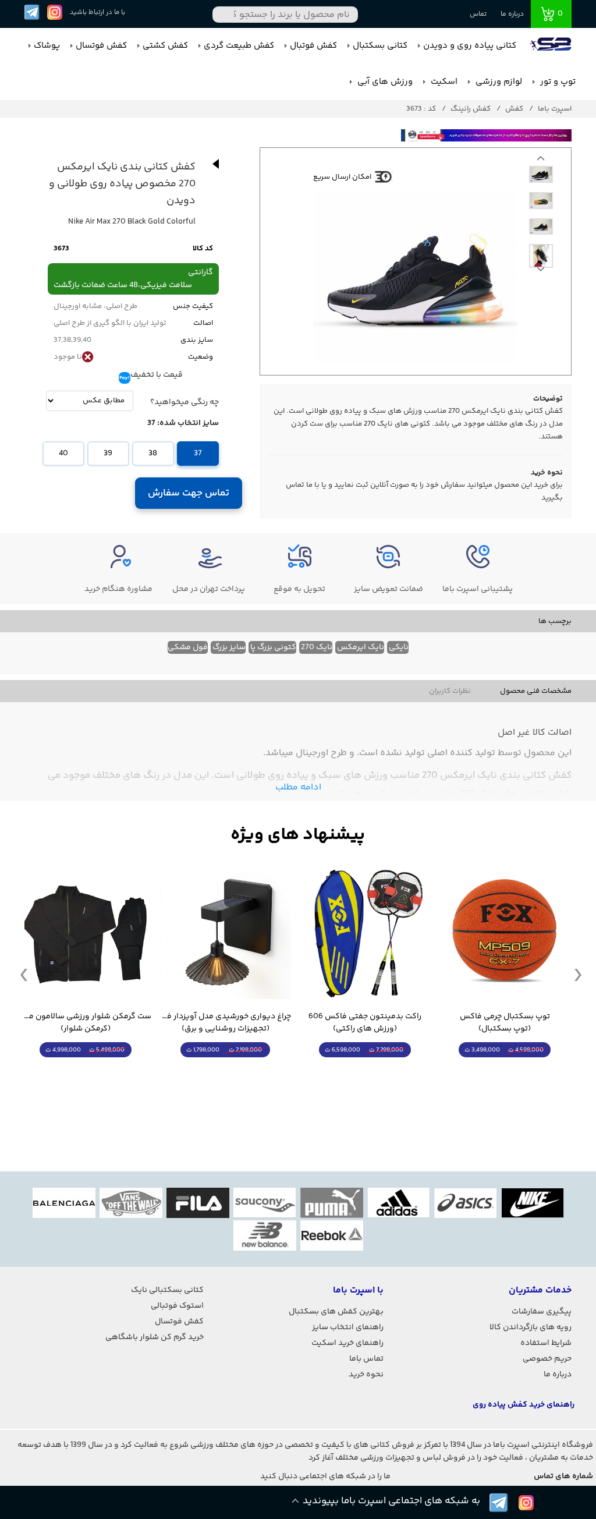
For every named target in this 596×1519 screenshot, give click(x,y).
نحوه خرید (366, 1374)
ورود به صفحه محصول (504, 1071)
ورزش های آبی (384, 81)
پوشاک (47, 45)
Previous (541, 272)
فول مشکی (188, 647)
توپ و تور (557, 81)
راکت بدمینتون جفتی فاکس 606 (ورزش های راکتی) (364, 1023)
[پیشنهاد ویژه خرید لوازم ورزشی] (298, 835)
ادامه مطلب (298, 787)
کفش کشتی (165, 45)
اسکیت (442, 81)
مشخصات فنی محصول (536, 691)
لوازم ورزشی (497, 81)
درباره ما (512, 14)
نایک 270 (316, 647)
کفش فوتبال (313, 45)
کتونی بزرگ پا (273, 647)
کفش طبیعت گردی (239, 45)
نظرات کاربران (450, 691)
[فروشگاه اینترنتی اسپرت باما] (551, 46)
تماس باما (366, 1358)
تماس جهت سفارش (189, 493)
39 (108, 453)
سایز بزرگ (229, 647)
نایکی (399, 647)
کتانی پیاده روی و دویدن (469, 45)
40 (63, 453)
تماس (478, 14)
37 (198, 453)
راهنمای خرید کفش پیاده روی (523, 1404)
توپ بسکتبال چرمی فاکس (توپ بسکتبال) (505, 1023)
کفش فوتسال (101, 45)
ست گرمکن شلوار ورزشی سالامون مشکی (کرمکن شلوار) (85, 1023)
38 (152, 453)
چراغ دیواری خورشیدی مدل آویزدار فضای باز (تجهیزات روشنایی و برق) (225, 1023)
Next (541, 161)
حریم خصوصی (547, 1358)
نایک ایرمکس (360, 647)
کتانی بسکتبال (380, 45)
